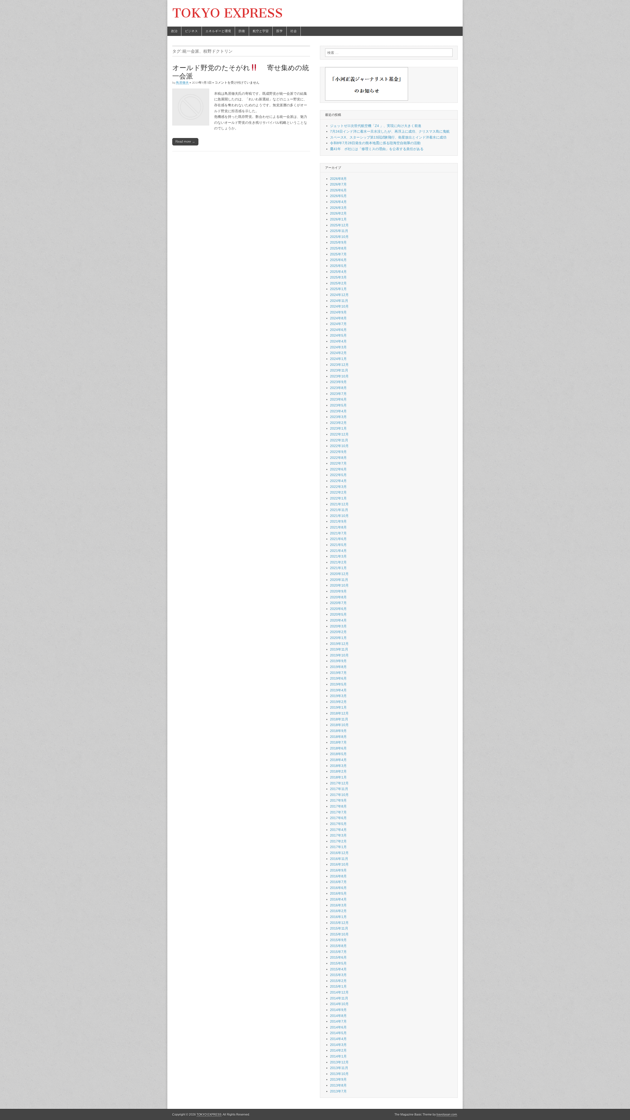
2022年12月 (339, 434)
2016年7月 (338, 882)
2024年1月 (338, 359)
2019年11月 (339, 649)
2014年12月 (339, 992)
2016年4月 (338, 899)
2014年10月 (339, 1004)
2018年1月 (338, 777)
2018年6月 (338, 748)
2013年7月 (338, 1091)
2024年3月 (338, 347)
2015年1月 (338, 986)
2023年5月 (338, 405)
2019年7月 (338, 673)
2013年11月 (339, 1068)
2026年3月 (338, 208)
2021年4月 (338, 551)
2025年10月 (339, 237)
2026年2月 (338, 213)
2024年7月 (338, 324)
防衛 (242, 31)
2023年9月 (338, 382)
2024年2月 (338, 353)
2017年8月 (338, 806)
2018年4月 (338, 760)
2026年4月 (338, 202)
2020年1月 (338, 638)
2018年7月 (338, 742)
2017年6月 (338, 818)
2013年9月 (338, 1079)
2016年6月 (338, 888)
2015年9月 (338, 940)
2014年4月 (338, 1039)
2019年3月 (338, 696)
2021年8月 (338, 527)
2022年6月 (338, 469)
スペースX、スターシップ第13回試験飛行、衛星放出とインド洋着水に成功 (388, 137)
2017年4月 (338, 830)
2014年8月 (338, 1016)
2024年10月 (339, 306)
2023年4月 (338, 411)
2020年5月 (338, 614)
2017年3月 (338, 835)
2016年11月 (339, 859)
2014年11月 (339, 998)
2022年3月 (338, 487)
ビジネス (191, 31)
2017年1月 (338, 847)
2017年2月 (338, 841)
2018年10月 (339, 725)
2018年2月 (338, 771)
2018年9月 (338, 731)
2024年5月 (338, 335)
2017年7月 (338, 812)
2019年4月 (338, 690)
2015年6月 (338, 957)
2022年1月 (338, 498)
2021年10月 (339, 516)
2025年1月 (338, 289)
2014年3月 (338, 1045)
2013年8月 (338, 1085)
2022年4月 (338, 481)
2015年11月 (339, 928)
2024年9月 (338, 312)
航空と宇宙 (261, 31)
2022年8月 (338, 458)
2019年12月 (339, 644)
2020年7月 (338, 603)
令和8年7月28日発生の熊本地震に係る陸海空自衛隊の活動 (375, 143)
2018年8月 (338, 737)
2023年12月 (339, 365)
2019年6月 (338, 678)
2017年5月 (338, 824)
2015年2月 (338, 981)
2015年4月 (338, 969)
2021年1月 (338, 568)
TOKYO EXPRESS (227, 13)
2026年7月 (338, 184)
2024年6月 (338, 330)
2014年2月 (338, 1050)
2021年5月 (338, 545)
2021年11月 (339, 510)
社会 (293, 31)
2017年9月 (338, 800)
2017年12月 (339, 783)
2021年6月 (338, 539)
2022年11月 (339, 440)
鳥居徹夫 (182, 82)
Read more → (185, 141)
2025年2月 (338, 283)
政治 (174, 31)
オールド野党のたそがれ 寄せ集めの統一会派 (240, 71)
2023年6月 (338, 399)
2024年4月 (338, 341)
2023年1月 (338, 428)
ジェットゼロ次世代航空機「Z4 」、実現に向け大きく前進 (375, 126)
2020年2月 (338, 632)
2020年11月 (339, 580)
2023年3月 (338, 417)
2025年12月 (339, 225)
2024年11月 (339, 301)
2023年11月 (339, 370)
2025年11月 (339, 231)
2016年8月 (338, 876)
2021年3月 (338, 556)
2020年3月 (338, 626)
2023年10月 (339, 376)
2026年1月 (338, 219)
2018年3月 (338, 766)
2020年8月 (338, 597)
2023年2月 (338, 423)
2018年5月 (338, 754)
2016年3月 (338, 905)
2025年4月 (338, 272)
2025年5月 (338, 266)
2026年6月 (338, 190)
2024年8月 (338, 318)
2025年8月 (338, 248)
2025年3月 (338, 277)
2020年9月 (338, 591)
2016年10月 (339, 864)
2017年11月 (339, 789)
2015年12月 (339, 923)
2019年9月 (338, 661)
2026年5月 (338, 196)
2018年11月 (339, 719)
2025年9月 (338, 242)
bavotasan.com (447, 1114)
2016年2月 (338, 911)
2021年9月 (338, 521)
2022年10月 (339, 446)
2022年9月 (338, 452)
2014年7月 (338, 1021)
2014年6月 (338, 1027)
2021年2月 (338, 562)
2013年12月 (339, 1062)
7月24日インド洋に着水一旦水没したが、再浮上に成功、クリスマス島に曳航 (390, 131)
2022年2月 (338, 492)
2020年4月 (338, 620)
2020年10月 (339, 585)
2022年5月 (338, 475)
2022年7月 (338, 463)
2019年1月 (338, 707)
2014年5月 (338, 1033)
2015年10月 (339, 934)
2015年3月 (338, 975)
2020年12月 (339, 574)
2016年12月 (339, 853)
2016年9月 (338, 870)
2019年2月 (338, 702)
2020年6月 (338, 609)
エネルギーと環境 (218, 31)
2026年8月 (338, 179)
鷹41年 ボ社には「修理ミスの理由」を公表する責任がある (377, 149)
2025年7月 (338, 254)
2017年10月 (339, 795)
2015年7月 (338, 952)
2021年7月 (338, 533)
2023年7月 (338, 394)
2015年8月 (338, 946)
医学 (279, 31)
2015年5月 (338, 963)
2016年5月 (338, 893)
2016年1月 (338, 917)
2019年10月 (339, 655)
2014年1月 (338, 1056)
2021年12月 (339, 504)
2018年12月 (339, 713)
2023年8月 (338, 388)
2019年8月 (338, 667)
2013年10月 (339, 1074)
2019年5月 (338, 684)
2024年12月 (339, 295)
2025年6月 (338, 260)
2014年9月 (338, 1010)
